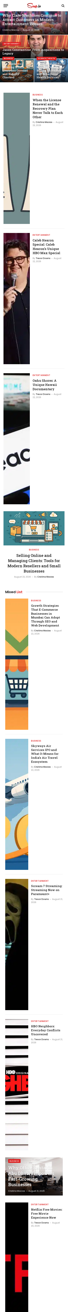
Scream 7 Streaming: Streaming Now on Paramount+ (46, 890)
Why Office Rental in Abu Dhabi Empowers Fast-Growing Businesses (31, 1176)
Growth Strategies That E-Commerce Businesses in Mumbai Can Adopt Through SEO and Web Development (45, 615)
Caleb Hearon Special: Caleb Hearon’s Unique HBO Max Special (46, 246)
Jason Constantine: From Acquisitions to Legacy (33, 52)
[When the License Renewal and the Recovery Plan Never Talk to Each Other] (16, 158)
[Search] (63, 6)
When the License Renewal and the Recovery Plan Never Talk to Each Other (48, 108)
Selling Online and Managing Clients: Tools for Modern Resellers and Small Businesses (34, 563)
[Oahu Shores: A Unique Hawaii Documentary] (16, 438)
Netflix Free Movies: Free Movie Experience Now (46, 1213)
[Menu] (5, 6)
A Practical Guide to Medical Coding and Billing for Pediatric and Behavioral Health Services (51, 70)
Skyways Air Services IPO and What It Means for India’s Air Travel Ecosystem (45, 754)
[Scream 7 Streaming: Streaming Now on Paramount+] (16, 944)
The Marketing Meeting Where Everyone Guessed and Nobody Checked (15, 70)
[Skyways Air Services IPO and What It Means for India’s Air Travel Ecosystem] (16, 804)
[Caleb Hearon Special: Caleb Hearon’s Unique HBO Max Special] (16, 298)
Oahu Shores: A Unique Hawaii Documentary (45, 384)
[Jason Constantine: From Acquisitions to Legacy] (34, 47)
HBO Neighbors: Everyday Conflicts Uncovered (45, 1030)
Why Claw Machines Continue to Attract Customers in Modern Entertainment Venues (31, 19)
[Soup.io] (34, 5)
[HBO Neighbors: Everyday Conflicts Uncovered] (16, 1084)
